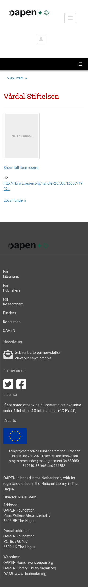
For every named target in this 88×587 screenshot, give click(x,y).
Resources (11, 322)
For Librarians (11, 274)
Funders (9, 313)
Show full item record (21, 167)
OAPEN (9, 330)
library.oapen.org (42, 568)
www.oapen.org (40, 562)
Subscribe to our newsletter (38, 352)
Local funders (15, 200)
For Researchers (11, 302)
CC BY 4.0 (67, 410)
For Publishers (11, 288)
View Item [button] (16, 78)
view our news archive (33, 358)
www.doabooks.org (30, 574)
